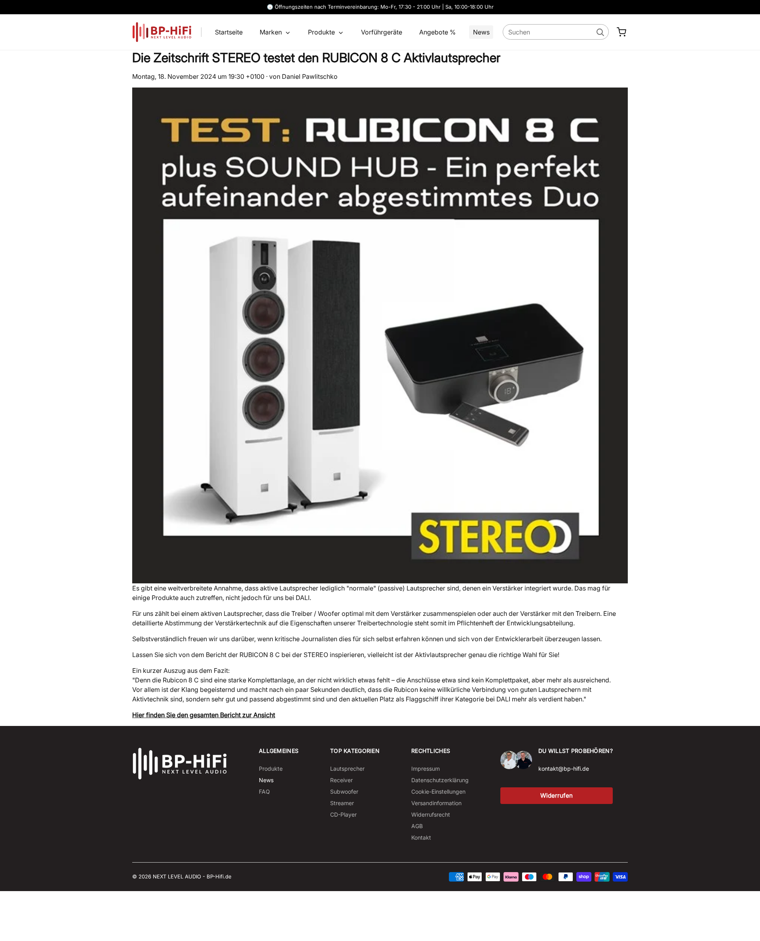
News (481, 32)
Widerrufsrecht (430, 814)
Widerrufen (556, 795)
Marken (271, 32)
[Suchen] (599, 32)
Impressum (425, 768)
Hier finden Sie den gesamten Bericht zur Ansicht (203, 715)
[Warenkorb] (621, 32)
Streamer (342, 803)
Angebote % (437, 32)
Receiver (341, 780)
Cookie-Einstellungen (438, 791)
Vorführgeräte (381, 32)
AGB (417, 826)
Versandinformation (436, 803)
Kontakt (421, 837)
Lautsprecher (347, 768)
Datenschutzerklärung (440, 780)
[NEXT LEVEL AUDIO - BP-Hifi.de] (179, 764)
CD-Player (343, 814)
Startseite (229, 32)
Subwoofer (344, 791)
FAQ (264, 791)
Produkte (322, 32)
